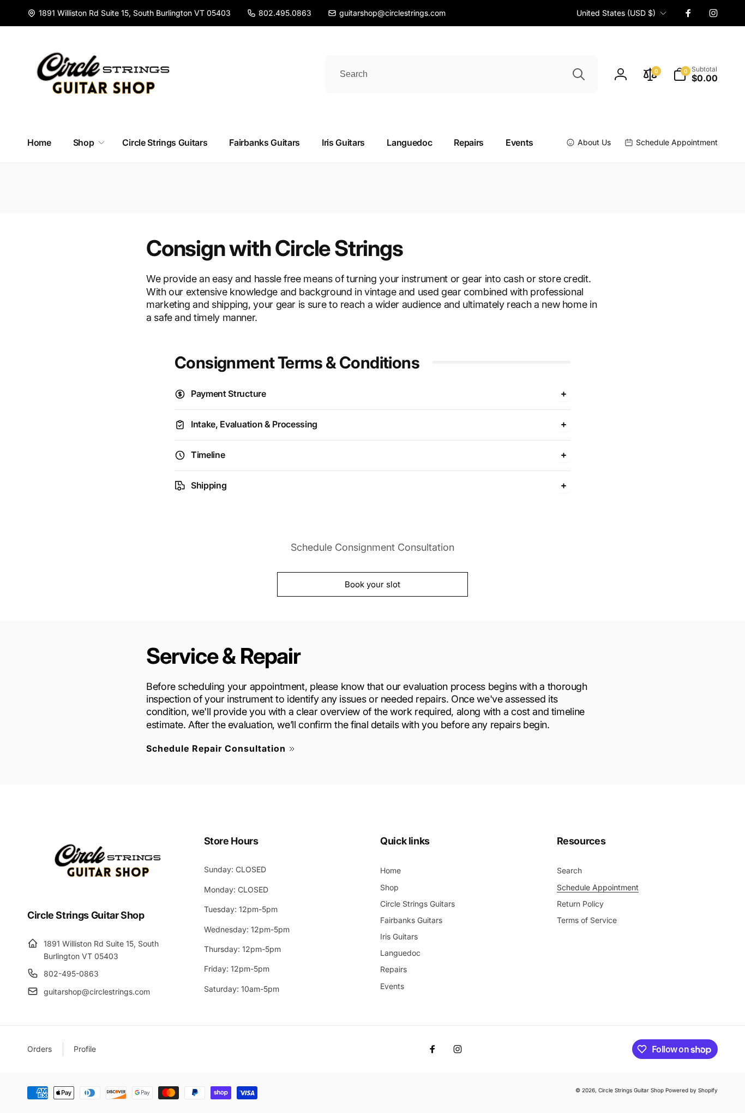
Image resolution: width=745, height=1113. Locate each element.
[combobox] (461, 74)
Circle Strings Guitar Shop (631, 1090)
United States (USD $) (616, 12)
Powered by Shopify (691, 1090)
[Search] (579, 74)
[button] (695, 74)
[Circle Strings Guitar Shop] (108, 884)
